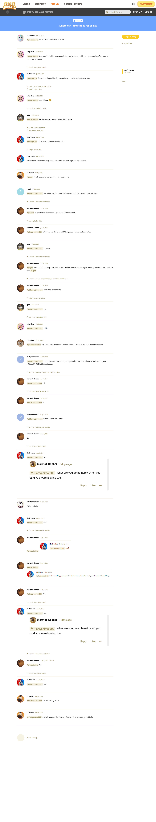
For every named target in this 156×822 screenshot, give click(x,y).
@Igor (33, 271)
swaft (31, 213)
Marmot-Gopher (35, 193)
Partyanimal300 (35, 232)
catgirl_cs (33, 78)
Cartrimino (33, 40)
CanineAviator (35, 345)
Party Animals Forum (40, 12)
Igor (31, 177)
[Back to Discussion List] (7, 12)
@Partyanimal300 (34, 717)
